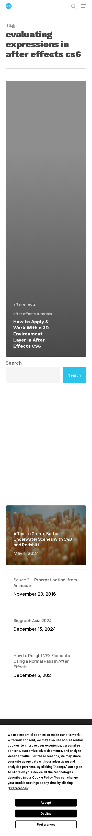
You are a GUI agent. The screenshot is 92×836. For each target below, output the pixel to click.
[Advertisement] (46, 444)
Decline (46, 813)
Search (14, 363)
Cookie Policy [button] (42, 777)
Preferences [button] (18, 788)
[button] (83, 6)
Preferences (46, 824)
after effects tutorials (32, 313)
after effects (24, 304)
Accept (46, 802)
